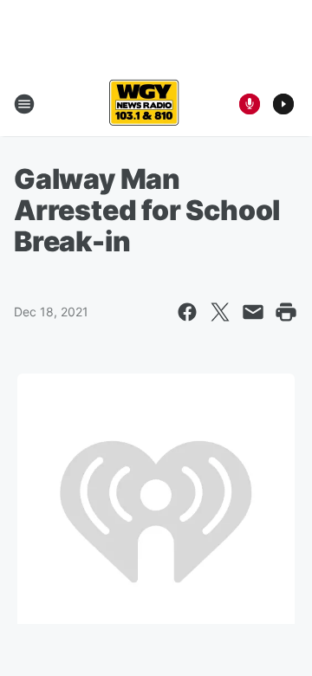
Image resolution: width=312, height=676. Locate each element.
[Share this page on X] (220, 312)
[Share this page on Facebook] (187, 312)
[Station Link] (144, 104)
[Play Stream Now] (283, 104)
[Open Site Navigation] (24, 104)
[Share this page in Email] (253, 312)
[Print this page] (286, 312)
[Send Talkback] (249, 104)
